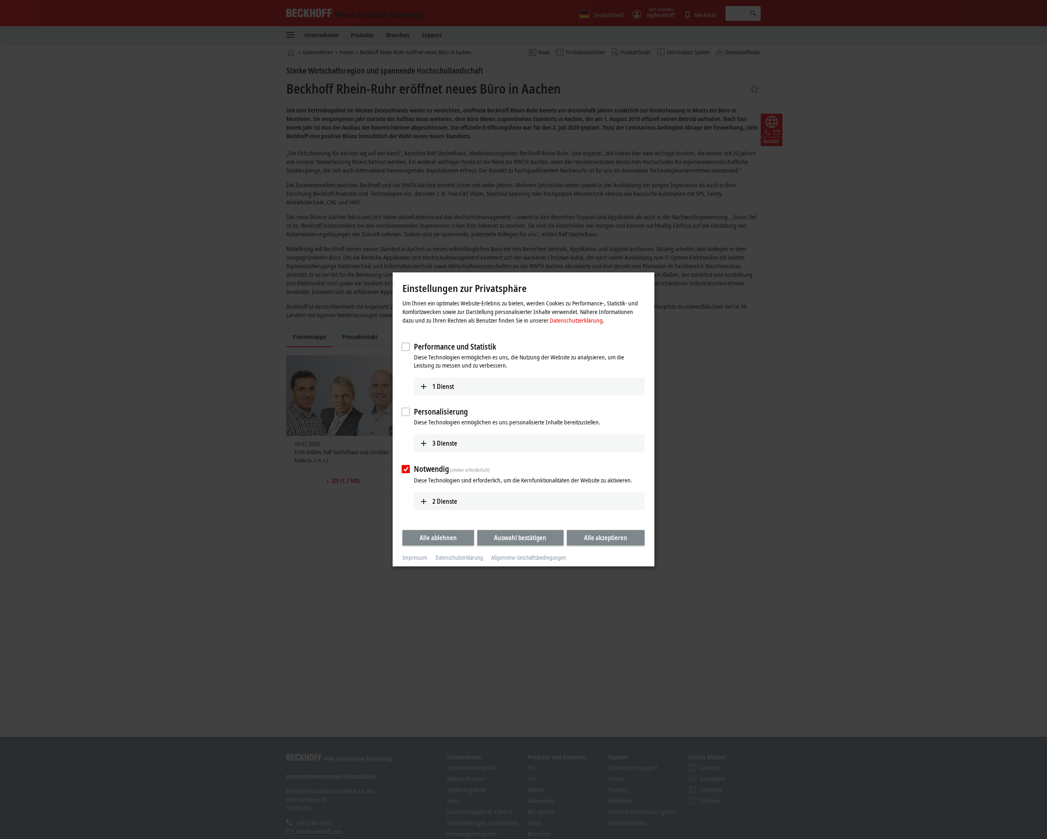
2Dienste (444, 501)
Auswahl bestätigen (520, 537)
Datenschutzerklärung (459, 557)
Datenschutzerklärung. (577, 320)
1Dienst (443, 386)
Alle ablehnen (438, 537)
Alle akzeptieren (605, 537)
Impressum (414, 557)
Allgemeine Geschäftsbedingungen (528, 557)
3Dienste (444, 443)
